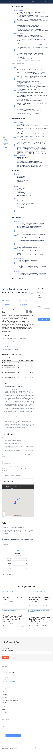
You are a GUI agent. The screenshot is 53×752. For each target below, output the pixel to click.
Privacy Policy (5, 712)
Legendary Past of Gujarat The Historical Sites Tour (27, 87)
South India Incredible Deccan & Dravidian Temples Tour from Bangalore (31, 54)
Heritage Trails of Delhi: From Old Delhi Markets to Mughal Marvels (30, 224)
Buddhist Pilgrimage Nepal (22, 180)
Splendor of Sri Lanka (21, 202)
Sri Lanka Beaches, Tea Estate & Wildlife (25, 203)
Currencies (4, 725)
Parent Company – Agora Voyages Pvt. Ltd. (11, 700)
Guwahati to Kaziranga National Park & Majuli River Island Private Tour (31, 147)
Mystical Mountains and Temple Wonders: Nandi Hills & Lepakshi (30, 267)
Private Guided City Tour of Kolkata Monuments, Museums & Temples (31, 274)
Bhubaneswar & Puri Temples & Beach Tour (26, 159)
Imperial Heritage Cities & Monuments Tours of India (27, 71)
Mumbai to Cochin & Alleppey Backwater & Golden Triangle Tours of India (32, 75)
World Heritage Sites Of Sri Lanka (24, 204)
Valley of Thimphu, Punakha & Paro (24, 195)
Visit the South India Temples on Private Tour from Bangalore (29, 58)
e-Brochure (4, 697)
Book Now (44, 319)
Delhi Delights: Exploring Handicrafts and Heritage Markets (29, 226)
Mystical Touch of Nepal (22, 183)
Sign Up (46, 1)
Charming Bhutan (20, 189)
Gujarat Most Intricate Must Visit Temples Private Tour (28, 81)
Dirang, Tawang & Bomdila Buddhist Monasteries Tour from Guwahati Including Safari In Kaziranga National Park (31, 151)
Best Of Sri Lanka (20, 206)
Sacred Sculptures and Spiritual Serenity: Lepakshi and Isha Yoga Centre (31, 266)
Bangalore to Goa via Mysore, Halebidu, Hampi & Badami (28, 52)
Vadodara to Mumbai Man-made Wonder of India (26, 109)
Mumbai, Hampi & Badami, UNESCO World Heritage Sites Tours (30, 77)
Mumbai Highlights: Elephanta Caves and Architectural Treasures (30, 237)
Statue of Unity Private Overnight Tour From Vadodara (28, 113)
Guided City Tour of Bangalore (23, 265)
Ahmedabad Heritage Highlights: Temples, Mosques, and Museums (30, 233)
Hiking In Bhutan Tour (21, 193)
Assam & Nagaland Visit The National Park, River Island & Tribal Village (31, 149)
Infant (39, 312)
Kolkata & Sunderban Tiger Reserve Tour (25, 124)
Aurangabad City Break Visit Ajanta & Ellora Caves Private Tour (30, 69)
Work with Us (4, 694)
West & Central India (18, 64)
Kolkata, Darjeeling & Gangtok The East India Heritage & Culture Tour (31, 136)
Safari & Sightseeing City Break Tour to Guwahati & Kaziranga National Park (32, 153)
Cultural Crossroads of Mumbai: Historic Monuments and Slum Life (30, 240)
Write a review (5, 578)
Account (3, 706)
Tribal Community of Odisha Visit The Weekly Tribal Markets (29, 166)
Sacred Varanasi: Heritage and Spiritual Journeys (27, 260)
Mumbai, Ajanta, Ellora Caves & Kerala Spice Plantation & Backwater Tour (32, 72)
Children (40, 306)
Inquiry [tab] (43, 292)
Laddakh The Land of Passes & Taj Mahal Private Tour (28, 25)
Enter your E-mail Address (7, 650)
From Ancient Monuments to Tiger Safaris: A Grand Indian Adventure (39, 619)
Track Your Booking (6, 716)
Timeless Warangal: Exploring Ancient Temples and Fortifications (30, 247)
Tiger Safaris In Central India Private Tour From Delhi (27, 28)
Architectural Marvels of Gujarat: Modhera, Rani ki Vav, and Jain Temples (32, 234)
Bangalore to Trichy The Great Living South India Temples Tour (29, 60)
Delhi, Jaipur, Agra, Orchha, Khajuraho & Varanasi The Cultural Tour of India (32, 24)
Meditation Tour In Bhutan (22, 191)
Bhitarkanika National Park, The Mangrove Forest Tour (28, 161)
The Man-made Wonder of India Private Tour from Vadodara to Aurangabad (32, 108)
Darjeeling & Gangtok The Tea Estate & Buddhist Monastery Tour (30, 139)
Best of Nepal (20, 181)
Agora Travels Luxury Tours (13, 735)
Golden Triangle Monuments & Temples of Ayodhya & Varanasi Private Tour (32, 20)
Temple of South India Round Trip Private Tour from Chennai (29, 35)
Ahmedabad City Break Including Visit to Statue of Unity (28, 89)
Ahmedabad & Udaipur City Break (24, 82)
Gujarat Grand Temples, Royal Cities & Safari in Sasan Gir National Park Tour (32, 86)
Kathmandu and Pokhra (22, 179)
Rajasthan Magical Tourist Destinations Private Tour (27, 15)
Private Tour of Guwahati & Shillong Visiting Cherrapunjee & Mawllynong (31, 148)
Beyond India (15, 170)
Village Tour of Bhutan (21, 192)
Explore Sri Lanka (20, 207)
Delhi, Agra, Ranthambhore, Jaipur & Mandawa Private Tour (29, 19)
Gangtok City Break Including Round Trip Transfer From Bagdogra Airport (31, 142)
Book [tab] (38, 292)
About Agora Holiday (6, 688)
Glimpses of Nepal (21, 176)
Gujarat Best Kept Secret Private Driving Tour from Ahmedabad (30, 83)
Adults (39, 301)
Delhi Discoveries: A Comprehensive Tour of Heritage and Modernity (30, 223)
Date (39, 295)
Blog (3, 691)
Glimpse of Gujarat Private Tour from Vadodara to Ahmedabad (29, 110)
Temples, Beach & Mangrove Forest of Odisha (26, 164)
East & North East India (18, 118)
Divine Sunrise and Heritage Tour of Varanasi (26, 261)
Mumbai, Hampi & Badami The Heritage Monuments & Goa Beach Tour (31, 76)
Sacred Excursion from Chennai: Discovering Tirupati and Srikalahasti (31, 254)
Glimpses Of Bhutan (21, 188)
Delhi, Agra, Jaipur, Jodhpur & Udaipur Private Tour (27, 13)
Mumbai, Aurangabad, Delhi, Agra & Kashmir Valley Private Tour (30, 73)
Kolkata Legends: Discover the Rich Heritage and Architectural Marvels (31, 273)
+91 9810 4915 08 (34, 1)
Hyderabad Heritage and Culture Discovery (25, 246)
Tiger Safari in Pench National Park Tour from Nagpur (27, 102)
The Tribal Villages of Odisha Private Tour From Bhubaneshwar (29, 162)
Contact (3, 709)
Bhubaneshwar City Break (22, 157)
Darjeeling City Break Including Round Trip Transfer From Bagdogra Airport (32, 141)
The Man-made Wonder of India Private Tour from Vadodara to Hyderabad (32, 112)
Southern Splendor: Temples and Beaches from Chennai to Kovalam (39, 599)
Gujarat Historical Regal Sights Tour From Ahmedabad (28, 85)
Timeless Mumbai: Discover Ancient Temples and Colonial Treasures (31, 239)
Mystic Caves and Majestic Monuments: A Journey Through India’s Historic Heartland (13, 618)
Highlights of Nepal (21, 177)
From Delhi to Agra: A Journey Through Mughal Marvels (28, 227)
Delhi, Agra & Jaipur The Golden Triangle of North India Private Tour (30, 12)
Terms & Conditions (6, 719)
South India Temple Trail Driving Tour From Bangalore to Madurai (30, 53)
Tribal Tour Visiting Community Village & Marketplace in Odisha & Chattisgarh (32, 165)
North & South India (17, 6)
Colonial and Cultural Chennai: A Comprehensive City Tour (28, 250)
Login (41, 1)
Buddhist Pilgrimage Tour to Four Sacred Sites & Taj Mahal (29, 29)
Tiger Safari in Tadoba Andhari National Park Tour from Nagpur (29, 100)
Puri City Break (20, 158)
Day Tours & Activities (18, 217)
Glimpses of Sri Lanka (21, 200)
